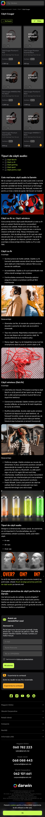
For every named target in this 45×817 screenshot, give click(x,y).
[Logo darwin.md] (3, 3)
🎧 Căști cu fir (10, 162)
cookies (13, 805)
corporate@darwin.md (22, 777)
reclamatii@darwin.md (22, 764)
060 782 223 (22, 747)
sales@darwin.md (22, 751)
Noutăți (4, 730)
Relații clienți (6, 718)
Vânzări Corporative (9, 711)
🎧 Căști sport (10, 167)
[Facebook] (11, 695)
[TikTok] (28, 695)
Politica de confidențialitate (25, 659)
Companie (5, 724)
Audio (14, 9)
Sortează (8, 21)
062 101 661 (23, 774)
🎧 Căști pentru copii (13, 170)
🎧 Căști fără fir (11, 160)
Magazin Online (7, 705)
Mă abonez (8, 665)
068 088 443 (22, 760)
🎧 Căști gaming (11, 165)
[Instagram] (16, 695)
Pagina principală (6, 9)
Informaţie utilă (7, 737)
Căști (19, 9)
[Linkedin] (33, 695)
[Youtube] (22, 696)
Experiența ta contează (13, 686)
